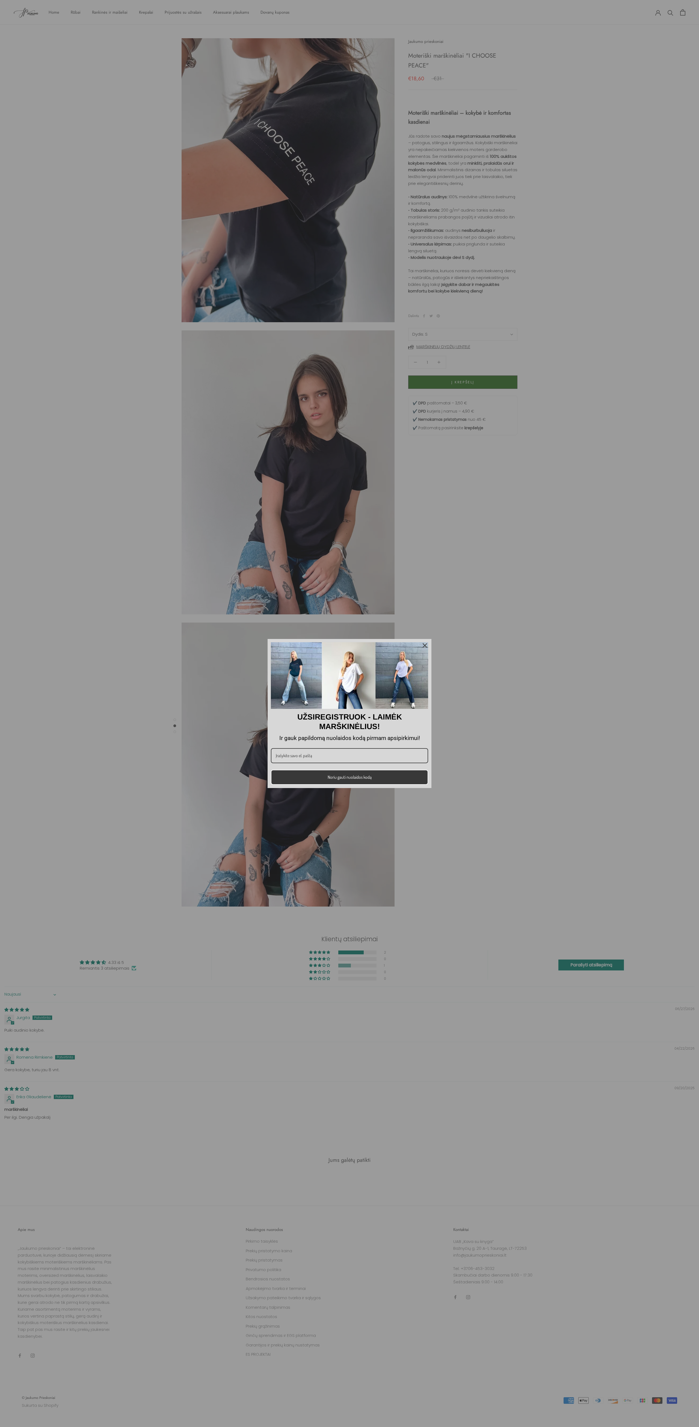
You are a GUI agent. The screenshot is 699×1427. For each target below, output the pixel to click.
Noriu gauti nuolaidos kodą (350, 777)
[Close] (424, 645)
